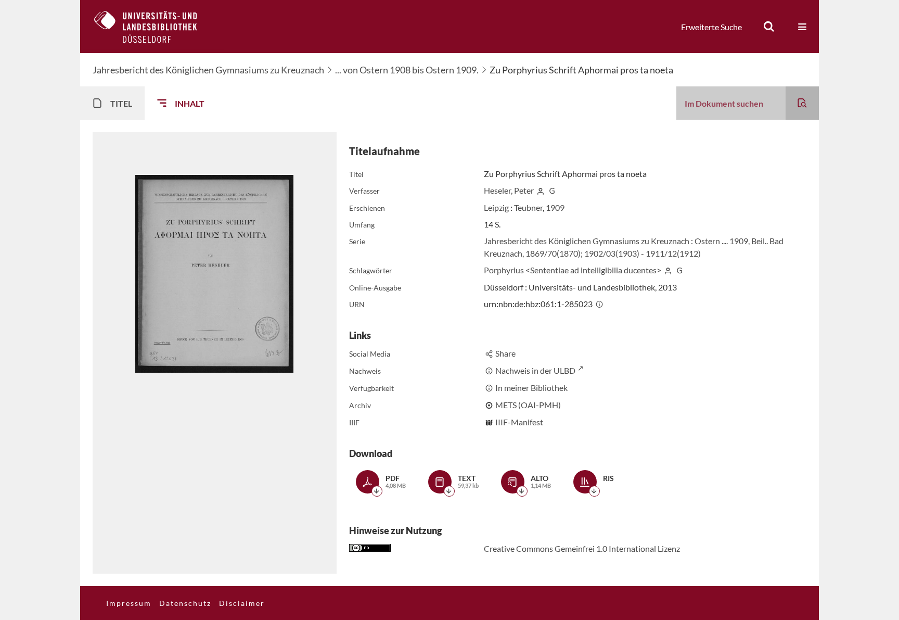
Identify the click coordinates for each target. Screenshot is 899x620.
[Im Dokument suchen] (802, 103)
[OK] (769, 26)
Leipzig (496, 207)
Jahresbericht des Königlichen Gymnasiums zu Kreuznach (208, 69)
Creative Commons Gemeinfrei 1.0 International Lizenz (582, 548)
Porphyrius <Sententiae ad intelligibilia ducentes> (572, 270)
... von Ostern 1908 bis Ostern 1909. (407, 69)
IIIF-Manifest (519, 422)
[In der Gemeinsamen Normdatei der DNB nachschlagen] (552, 190)
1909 (555, 207)
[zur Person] (540, 190)
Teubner (528, 207)
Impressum (128, 603)
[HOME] (153, 26)
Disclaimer (242, 603)
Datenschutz (185, 603)
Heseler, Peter (509, 190)
